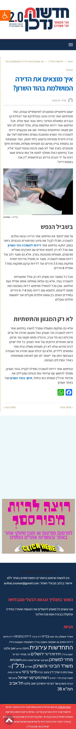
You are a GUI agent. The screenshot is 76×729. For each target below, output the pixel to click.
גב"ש (33, 716)
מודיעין (47, 711)
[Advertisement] (38, 455)
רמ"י (59, 678)
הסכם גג (61, 642)
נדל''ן (18, 665)
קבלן (64, 678)
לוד (28, 654)
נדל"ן (29, 726)
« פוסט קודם (66, 407)
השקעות (28, 642)
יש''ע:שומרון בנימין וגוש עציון (16, 716)
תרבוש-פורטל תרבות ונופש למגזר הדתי (38, 707)
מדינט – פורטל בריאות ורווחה (28, 711)
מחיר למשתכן (61, 659)
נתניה (63, 672)
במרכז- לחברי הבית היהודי (57, 721)
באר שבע (54, 636)
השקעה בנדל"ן (40, 642)
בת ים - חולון (43, 716)
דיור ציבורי (36, 636)
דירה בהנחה (22, 636)
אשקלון (62, 636)
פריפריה (17, 672)
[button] (5, 15)
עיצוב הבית (43, 672)
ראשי (70, 61)
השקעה (52, 642)
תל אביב (16, 682)
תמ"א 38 (65, 688)
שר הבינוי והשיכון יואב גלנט (41, 683)
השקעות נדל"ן (16, 642)
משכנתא (16, 660)
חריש (19, 648)
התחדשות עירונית (51, 647)
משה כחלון (27, 660)
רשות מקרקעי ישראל (33, 677)
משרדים (29, 666)
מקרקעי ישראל (41, 660)
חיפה (25, 648)
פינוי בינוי (29, 671)
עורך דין (55, 672)
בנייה (45, 636)
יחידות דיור (53, 654)
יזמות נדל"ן (67, 654)
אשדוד (70, 636)
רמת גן (53, 678)
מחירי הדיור (19, 654)
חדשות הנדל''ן (55, 61)
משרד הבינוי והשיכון (53, 666)
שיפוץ (14, 678)
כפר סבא (37, 726)
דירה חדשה (8, 636)
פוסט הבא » (9, 407)
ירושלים (37, 653)
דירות (70, 642)
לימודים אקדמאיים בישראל (26, 721)
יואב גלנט (10, 648)
